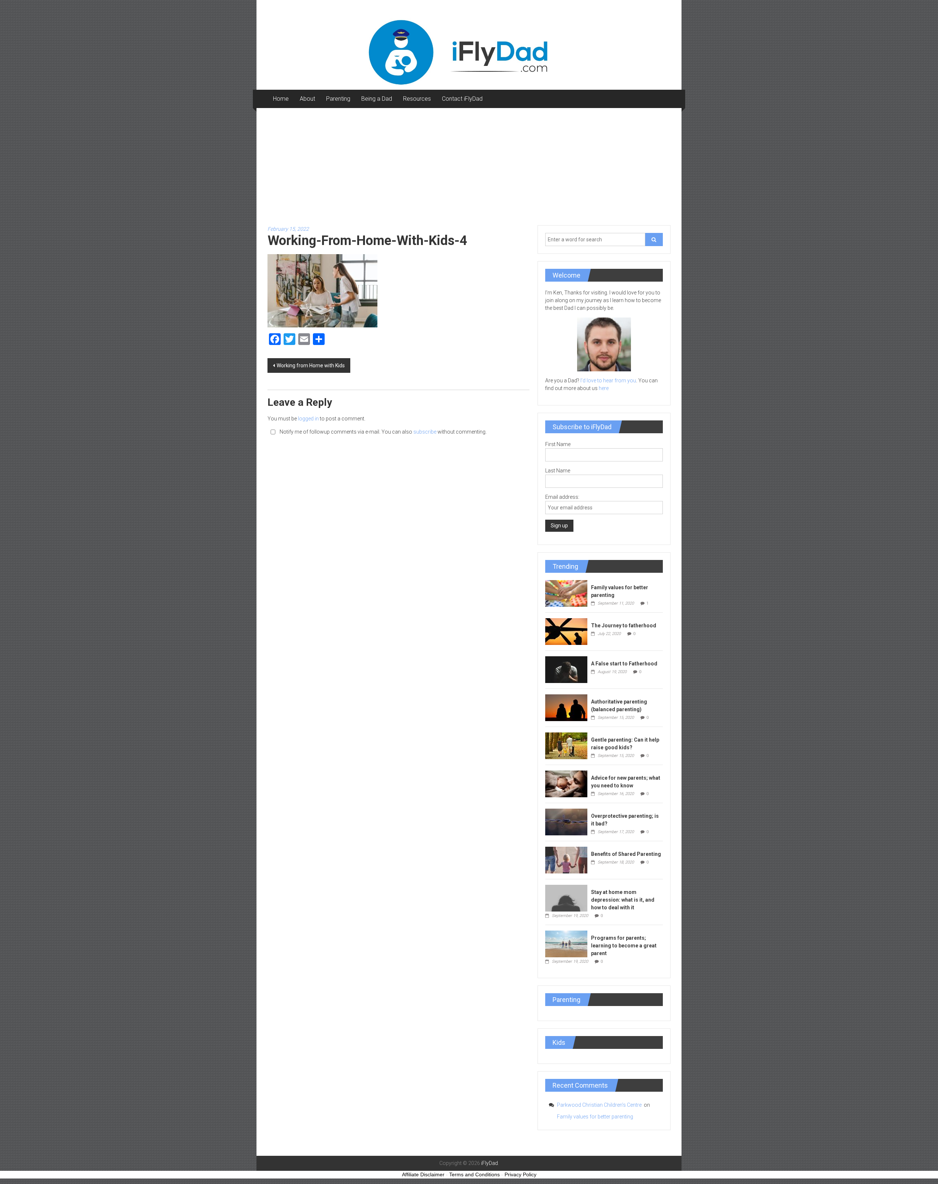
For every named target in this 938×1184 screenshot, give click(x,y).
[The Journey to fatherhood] (566, 631)
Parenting (338, 98)
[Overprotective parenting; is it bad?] (566, 821)
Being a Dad (376, 98)
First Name (557, 444)
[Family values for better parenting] (566, 593)
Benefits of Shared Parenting (626, 854)
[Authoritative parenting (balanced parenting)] (566, 707)
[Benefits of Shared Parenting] (566, 859)
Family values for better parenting (595, 1117)
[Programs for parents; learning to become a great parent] (566, 943)
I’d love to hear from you (608, 380)
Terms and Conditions (474, 1174)
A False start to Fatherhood (624, 664)
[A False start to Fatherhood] (566, 669)
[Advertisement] (469, 163)
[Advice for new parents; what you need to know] (566, 783)
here (604, 388)
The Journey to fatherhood (623, 625)
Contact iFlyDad (462, 98)
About (307, 98)
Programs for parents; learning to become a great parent (624, 945)
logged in (308, 419)
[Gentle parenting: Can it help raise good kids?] (566, 745)
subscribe (424, 432)
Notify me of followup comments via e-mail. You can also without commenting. (382, 432)
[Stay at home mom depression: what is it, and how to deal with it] (566, 898)
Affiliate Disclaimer (423, 1174)
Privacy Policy (520, 1174)
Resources (417, 98)
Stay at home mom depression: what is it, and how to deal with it (622, 899)
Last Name (557, 471)
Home (281, 98)
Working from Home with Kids (311, 365)
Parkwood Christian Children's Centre (600, 1105)
